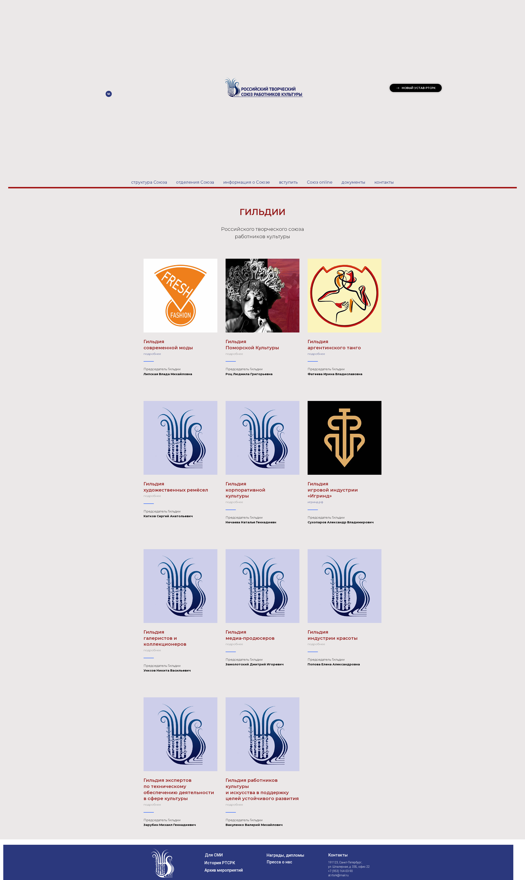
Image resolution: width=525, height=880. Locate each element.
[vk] (109, 96)
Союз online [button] (320, 182)
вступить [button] (288, 182)
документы (353, 182)
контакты (384, 182)
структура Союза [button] (149, 182)
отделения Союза (195, 182)
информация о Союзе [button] (246, 182)
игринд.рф (315, 502)
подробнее (152, 354)
